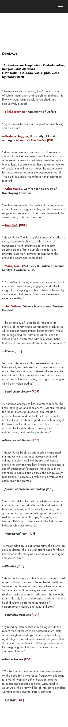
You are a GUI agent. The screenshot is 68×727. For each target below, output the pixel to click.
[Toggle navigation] (60, 6)
